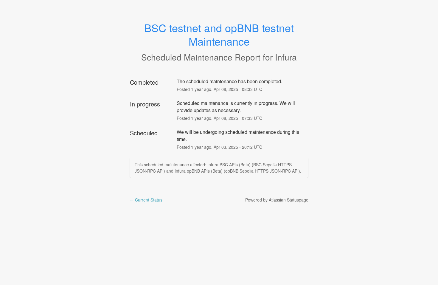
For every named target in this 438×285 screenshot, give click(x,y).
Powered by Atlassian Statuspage (276, 200)
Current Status (146, 200)
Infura (286, 57)
